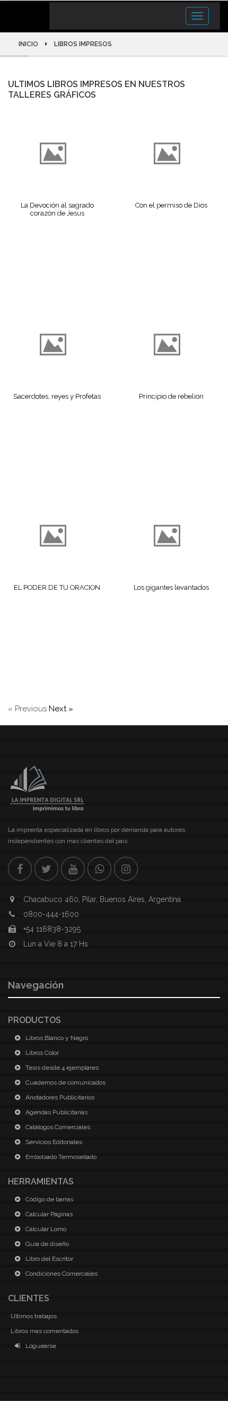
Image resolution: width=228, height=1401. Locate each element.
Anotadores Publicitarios (59, 1097)
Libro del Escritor (48, 1258)
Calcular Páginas (48, 1214)
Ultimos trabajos (34, 1316)
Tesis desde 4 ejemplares (61, 1067)
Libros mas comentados (44, 1331)
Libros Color (41, 1052)
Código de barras (48, 1199)
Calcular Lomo (45, 1229)
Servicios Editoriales (53, 1142)
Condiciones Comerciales (61, 1273)
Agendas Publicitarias (55, 1112)
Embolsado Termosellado (60, 1157)
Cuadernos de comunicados (65, 1082)
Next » (61, 709)
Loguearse (40, 1346)
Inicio (29, 44)
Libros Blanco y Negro (56, 1038)
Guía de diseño (46, 1244)
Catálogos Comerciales (57, 1127)
